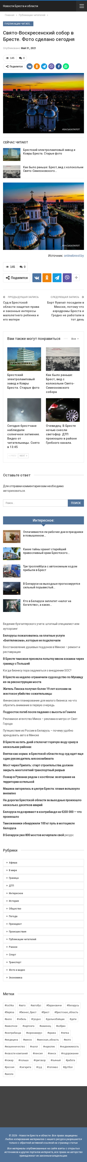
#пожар (9, 1060)
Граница (14, 878)
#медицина (11, 1039)
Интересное (16, 893)
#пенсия (38, 1053)
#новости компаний (16, 1053)
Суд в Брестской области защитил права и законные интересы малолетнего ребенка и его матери (21, 311)
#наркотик (49, 1046)
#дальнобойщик (55, 1019)
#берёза (9, 1012)
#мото (67, 1039)
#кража (51, 1032)
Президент (15, 924)
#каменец (45, 1026)
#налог (34, 1046)
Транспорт (15, 962)
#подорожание (70, 1053)
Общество (15, 908)
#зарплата (28, 1026)
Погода (13, 916)
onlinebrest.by (74, 256)
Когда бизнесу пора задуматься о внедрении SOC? (37, 670)
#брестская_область (66, 1012)
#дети (73, 1019)
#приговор (40, 1060)
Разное (13, 947)
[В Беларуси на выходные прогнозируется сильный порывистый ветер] (11, 588)
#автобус (36, 1005)
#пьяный (56, 1060)
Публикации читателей (18, 23)
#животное (11, 1026)
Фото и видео (17, 970)
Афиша (13, 862)
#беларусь (73, 1005)
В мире (13, 870)
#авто (22, 1005)
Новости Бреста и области (20, 6)
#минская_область (48, 1039)
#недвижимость (69, 1046)
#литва (65, 1032)
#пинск (52, 1053)
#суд (39, 1067)
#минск (27, 1039)
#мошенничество (15, 1046)
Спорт (12, 954)
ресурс (38, 835)
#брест (45, 1012)
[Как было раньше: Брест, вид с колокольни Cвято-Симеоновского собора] (11, 171)
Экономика (15, 977)
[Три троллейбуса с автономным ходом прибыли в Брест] (11, 571)
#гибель (21, 1019)
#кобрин (61, 1026)
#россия (9, 1067)
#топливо (52, 1067)
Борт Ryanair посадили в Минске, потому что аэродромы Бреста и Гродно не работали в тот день (65, 311)
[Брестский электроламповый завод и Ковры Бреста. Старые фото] (11, 154)
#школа (9, 1074)
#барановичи (54, 1005)
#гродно (36, 1019)
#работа (70, 1060)
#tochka (9, 1005)
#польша (23, 1060)
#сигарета (25, 1067)
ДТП (11, 885)
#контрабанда (13, 1032)
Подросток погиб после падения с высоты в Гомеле (39, 712)
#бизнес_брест (27, 1012)
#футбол (68, 1067)
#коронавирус (34, 1032)
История (14, 901)
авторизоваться (14, 490)
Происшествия (17, 931)
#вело (8, 1019)
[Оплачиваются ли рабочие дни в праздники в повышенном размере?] (11, 536)
